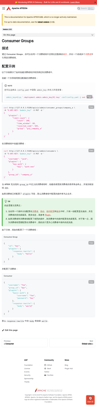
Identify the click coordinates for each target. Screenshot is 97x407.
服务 (58, 211)
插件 (65, 54)
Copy (89, 97)
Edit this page (11, 330)
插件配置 (50, 211)
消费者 (88, 54)
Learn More (75, 2)
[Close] (95, 2)
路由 (42, 211)
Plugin (48, 215)
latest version (43, 22)
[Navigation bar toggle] (3, 8)
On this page (9, 35)
